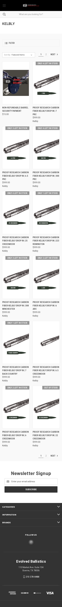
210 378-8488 (32, 576)
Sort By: (7, 55)
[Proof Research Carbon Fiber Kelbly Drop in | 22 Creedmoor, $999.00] (46, 407)
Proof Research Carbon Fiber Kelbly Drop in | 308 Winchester (15, 305)
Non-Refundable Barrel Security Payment (15, 109)
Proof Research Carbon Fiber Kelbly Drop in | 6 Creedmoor (15, 435)
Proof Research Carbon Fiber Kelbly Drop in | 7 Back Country (15, 370)
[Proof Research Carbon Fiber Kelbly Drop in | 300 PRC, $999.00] (46, 148)
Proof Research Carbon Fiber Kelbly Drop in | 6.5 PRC (15, 176)
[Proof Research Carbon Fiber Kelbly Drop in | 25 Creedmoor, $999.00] (16, 212)
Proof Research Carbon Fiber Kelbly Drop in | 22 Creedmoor (46, 435)
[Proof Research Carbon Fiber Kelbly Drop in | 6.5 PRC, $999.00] (16, 148)
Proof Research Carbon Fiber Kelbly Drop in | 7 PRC (46, 111)
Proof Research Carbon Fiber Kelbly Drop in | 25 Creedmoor (15, 240)
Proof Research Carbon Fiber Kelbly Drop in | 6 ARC (46, 305)
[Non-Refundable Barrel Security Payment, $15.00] (16, 83)
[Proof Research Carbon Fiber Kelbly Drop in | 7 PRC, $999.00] (46, 83)
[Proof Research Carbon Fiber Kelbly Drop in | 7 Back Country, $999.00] (16, 342)
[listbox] (22, 55)
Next (53, 54)
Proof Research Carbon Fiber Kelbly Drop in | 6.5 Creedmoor (46, 370)
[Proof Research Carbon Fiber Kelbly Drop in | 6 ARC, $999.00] (46, 277)
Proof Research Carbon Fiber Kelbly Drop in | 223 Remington (46, 240)
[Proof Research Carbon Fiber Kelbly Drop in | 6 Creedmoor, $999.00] (16, 407)
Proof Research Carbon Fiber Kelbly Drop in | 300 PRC (46, 176)
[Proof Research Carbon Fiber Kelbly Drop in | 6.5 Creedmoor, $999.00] (46, 342)
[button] (31, 43)
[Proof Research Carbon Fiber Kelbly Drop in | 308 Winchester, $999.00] (16, 277)
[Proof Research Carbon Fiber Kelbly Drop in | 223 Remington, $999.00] (46, 212)
